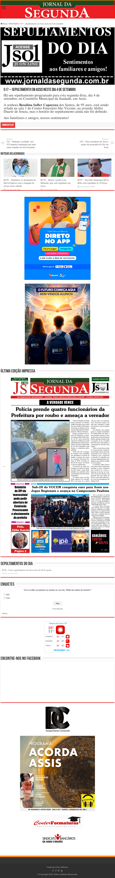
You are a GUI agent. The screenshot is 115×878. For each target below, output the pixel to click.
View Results (57, 608)
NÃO (8, 598)
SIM (7, 594)
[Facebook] (56, 870)
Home (5, 23)
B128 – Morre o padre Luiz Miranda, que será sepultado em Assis (56, 182)
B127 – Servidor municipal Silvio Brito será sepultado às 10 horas (93, 181)
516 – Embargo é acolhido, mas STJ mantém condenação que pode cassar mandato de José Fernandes (21, 143)
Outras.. (5, 613)
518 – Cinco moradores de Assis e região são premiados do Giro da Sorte (94, 143)
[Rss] (53, 870)
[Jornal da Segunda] (57, 9)
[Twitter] (58, 870)
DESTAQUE (14, 23)
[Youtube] (61, 870)
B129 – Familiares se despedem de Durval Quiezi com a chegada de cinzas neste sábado (20, 182)
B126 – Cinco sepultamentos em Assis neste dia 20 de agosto (27, 570)
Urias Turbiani (61, 867)
